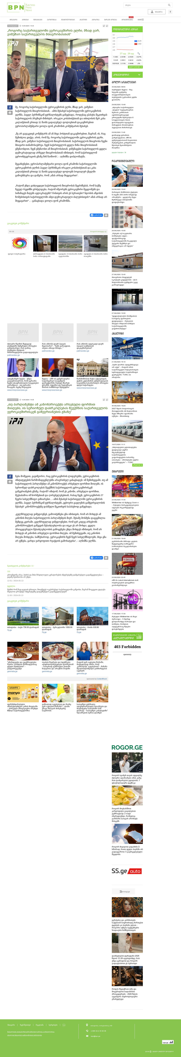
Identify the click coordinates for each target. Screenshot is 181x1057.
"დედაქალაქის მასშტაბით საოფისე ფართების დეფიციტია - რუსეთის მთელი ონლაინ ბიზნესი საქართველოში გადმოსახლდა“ (124, 322)
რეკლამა (40, 1025)
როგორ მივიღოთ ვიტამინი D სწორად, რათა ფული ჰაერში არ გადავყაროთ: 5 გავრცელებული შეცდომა (127, 850)
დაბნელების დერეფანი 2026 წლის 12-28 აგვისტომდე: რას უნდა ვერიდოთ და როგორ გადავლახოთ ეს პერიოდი (126, 959)
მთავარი (11, 1025)
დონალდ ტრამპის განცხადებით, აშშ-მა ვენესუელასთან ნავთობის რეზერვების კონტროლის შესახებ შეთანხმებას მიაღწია (124, 141)
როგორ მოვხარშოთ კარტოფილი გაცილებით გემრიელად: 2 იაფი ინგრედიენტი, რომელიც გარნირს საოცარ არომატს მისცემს (125, 815)
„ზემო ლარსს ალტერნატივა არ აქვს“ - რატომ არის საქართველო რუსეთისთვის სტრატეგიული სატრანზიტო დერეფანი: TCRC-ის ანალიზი (125, 371)
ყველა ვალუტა (134, 67)
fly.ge (9, 630)
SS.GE (11, 231)
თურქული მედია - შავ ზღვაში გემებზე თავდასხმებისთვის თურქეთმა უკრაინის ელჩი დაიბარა (124, 95)
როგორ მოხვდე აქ (98, 231)
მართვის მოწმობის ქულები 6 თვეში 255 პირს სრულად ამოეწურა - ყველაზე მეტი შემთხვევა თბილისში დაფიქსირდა (125, 197)
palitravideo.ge (13, 355)
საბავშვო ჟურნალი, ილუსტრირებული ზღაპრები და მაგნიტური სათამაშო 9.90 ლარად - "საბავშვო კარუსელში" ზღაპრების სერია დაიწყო (92, 708)
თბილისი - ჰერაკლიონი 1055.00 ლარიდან (57, 628)
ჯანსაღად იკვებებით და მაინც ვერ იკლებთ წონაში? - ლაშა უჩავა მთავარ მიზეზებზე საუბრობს (56, 707)
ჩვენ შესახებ (25, 1025)
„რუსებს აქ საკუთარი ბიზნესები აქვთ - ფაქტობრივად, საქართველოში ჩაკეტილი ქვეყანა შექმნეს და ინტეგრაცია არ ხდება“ (124, 239)
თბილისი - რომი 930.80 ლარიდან (88, 628)
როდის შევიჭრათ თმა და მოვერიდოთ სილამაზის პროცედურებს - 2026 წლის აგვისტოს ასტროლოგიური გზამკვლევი (125, 994)
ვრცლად (136, 465)
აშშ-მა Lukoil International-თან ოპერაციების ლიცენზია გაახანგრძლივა (125, 582)
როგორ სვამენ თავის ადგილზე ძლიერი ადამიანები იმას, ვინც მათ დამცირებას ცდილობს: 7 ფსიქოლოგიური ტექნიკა (127, 779)
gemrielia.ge (12, 671)
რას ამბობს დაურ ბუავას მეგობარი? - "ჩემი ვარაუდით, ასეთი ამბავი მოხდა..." (56, 346)
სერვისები (53, 1025)
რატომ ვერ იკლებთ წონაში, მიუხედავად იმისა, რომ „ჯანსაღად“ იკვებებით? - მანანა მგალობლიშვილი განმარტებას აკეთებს (92, 666)
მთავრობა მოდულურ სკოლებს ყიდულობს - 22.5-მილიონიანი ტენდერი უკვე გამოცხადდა (125, 281)
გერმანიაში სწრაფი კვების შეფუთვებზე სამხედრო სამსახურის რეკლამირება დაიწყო (124, 545)
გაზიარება (98, 215)
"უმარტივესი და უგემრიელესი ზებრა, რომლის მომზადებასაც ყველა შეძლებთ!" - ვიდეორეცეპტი (22, 665)
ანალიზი (118, 333)
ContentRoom (101, 679)
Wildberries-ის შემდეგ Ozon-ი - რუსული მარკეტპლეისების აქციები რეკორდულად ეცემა (125, 506)
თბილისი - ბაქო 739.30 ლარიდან (23, 627)
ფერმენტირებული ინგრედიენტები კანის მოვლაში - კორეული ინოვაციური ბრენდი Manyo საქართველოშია (22, 707)
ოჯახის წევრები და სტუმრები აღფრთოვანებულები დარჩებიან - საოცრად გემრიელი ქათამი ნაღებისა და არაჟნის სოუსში (58, 665)
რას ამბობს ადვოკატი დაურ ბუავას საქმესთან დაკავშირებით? (90, 346)
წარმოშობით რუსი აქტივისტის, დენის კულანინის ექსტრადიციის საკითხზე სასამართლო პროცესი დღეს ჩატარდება (92, 382)
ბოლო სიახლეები (124, 82)
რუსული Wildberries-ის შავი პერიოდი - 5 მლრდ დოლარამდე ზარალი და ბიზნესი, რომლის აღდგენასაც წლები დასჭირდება (124, 623)
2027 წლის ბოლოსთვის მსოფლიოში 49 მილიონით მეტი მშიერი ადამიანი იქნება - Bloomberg (124, 412)
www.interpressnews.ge (17, 390)
